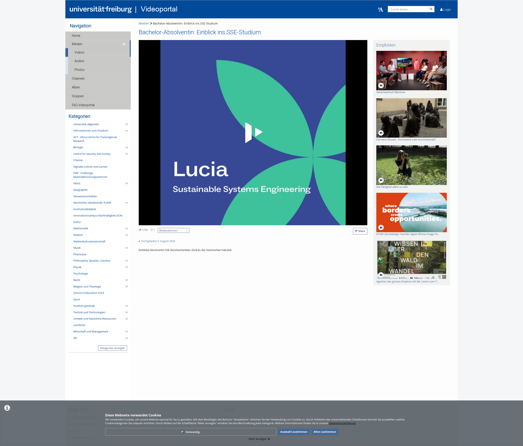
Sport (76, 299)
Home (76, 36)
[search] (408, 9)
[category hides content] (125, 124)
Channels (78, 78)
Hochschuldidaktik (84, 209)
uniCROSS (79, 325)
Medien (77, 44)
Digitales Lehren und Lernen (90, 166)
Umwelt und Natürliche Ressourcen (94, 318)
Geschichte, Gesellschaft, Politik (92, 202)
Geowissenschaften (85, 196)
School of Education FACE (88, 293)
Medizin (78, 235)
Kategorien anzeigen (112, 348)
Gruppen (78, 96)
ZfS (75, 338)
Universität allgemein (86, 124)
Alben (76, 87)
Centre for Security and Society (92, 154)
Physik (77, 267)
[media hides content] (124, 44)
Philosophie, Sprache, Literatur (92, 260)
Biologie (78, 147)
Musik (77, 248)
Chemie (78, 160)
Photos (80, 70)
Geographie (80, 190)
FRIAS (76, 183)
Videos (79, 52)
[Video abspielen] (253, 133)
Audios (79, 61)
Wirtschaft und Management (90, 331)
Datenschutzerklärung (342, 423)
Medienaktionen (168, 230)
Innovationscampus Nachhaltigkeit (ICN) (98, 215)
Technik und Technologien (89, 312)
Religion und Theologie (87, 286)
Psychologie (80, 273)
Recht (76, 280)
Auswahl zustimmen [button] (293, 432)
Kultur (77, 222)
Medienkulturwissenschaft (89, 241)
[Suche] (431, 9)
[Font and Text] (380, 9)
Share (361, 231)
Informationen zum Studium (90, 130)
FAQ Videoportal (83, 105)
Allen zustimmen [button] (325, 432)
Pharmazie (79, 254)
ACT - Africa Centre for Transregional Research (95, 139)
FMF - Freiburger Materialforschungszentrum (90, 175)
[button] (98, 35)
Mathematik (80, 228)
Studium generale (84, 306)
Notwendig (193, 432)
